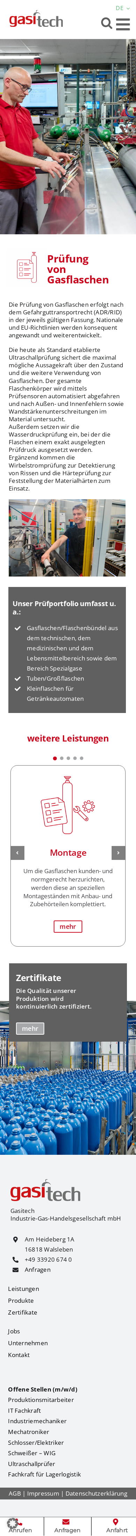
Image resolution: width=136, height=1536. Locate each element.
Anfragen (38, 1269)
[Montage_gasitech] (68, 773)
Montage (68, 852)
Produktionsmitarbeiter (41, 1400)
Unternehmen (28, 1343)
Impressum (43, 1493)
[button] (107, 23)
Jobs (14, 1331)
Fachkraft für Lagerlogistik (44, 1474)
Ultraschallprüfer (31, 1464)
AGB (15, 1493)
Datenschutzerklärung (96, 1493)
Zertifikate (22, 1312)
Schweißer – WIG (31, 1453)
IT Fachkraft (24, 1410)
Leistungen (23, 1289)
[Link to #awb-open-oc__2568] (123, 24)
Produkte (21, 1300)
